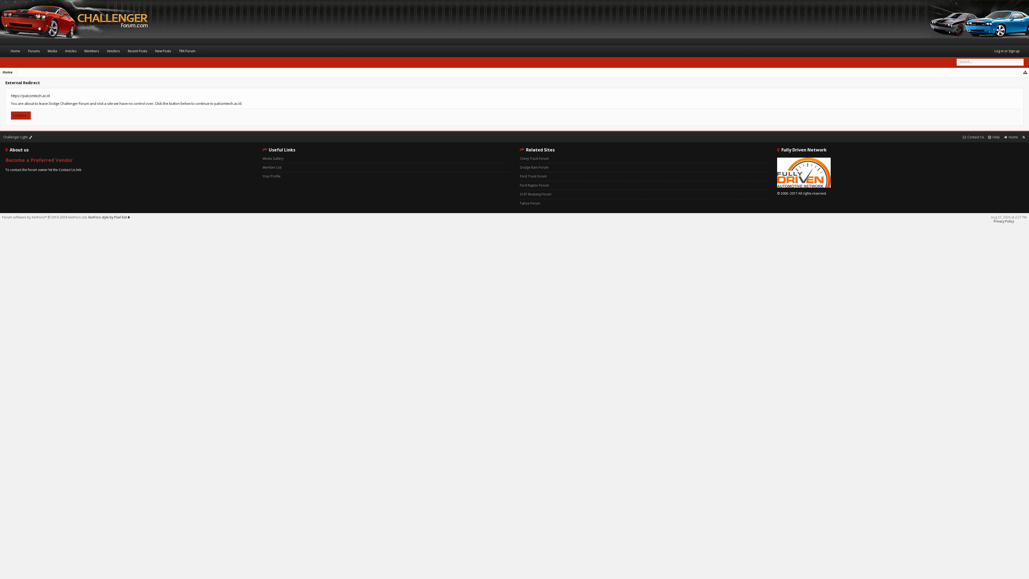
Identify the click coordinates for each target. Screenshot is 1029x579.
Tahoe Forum (530, 203)
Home (15, 51)
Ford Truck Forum (533, 176)
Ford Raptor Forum (534, 185)
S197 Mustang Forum (535, 194)
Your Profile (272, 176)
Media (52, 51)
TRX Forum (187, 51)
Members (91, 51)
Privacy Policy (1004, 221)
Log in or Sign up (1007, 51)
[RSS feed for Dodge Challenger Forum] (1024, 137)
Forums (34, 51)
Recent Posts (137, 51)
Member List (272, 167)
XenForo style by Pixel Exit (108, 217)
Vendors (113, 51)
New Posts (163, 51)
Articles (70, 51)
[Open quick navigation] (1025, 72)
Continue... (21, 115)
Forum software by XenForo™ (44, 217)
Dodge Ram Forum (534, 167)
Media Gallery (273, 158)
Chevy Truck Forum (534, 158)
